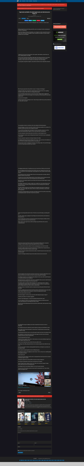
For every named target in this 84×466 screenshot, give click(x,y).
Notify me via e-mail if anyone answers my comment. (27, 450)
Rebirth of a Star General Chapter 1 (27, 373)
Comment (19, 432)
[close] (42, 462)
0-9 (21, 460)
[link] (19, 373)
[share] (42, 373)
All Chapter (24, 18)
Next (27, 18)
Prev (19, 18)
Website (19, 446)
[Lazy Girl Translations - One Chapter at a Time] (18, 1)
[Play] (48, 381)
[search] (66, 1)
